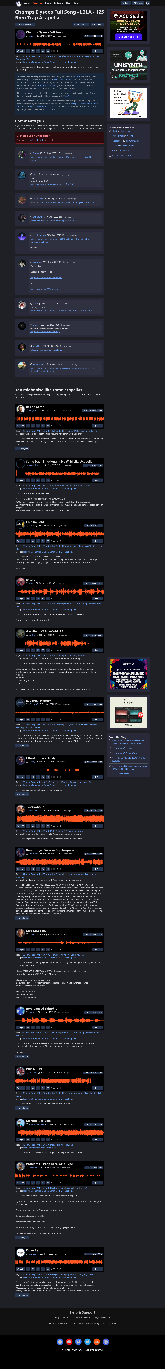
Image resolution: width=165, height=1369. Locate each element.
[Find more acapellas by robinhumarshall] (28, 1139)
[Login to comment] (43, 51)
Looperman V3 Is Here (122, 748)
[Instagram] (106, 1341)
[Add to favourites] (38, 51)
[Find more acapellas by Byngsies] (28, 426)
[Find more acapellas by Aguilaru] (28, 1269)
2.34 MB (45, 485)
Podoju (36, 153)
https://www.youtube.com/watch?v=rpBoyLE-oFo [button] (52, 184)
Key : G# (87, 782)
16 (101, 1073)
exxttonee (37, 262)
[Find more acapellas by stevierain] (28, 1183)
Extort (30, 579)
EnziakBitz (37, 217)
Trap (33, 56)
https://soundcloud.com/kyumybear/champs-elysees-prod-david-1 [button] (66, 202)
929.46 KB (45, 954)
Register (41, 140)
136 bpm (26, 782)
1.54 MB (45, 56)
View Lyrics (23, 449)
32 (101, 526)
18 (101, 1254)
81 (101, 635)
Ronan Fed (124, 150)
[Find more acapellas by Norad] (28, 598)
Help (75, 3)
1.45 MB (45, 603)
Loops (27, 3)
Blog (68, 3)
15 (101, 934)
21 (101, 811)
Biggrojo (32, 1072)
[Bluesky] (78, 1341)
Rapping (83, 431)
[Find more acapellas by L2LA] (28, 51)
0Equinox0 (33, 704)
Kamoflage (33, 853)
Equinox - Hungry (38, 701)
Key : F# (87, 485)
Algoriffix (131, 136)
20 (101, 854)
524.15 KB (45, 782)
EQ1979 (115, 145)
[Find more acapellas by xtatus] (28, 541)
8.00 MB (45, 831)
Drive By (32, 1250)
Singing (73, 782)
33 (101, 583)
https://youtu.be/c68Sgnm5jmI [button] (44, 289)
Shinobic (32, 1012)
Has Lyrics (68, 431)
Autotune (68, 56)
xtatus (31, 525)
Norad (31, 583)
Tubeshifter (117, 140)
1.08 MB (45, 431)
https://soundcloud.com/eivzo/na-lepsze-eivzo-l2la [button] (53, 220)
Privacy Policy (76, 1323)
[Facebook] (60, 1341)
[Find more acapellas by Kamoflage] (28, 869)
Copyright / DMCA (101, 1317)
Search (98, 24)
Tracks (48, 3)
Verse (99, 546)
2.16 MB (45, 724)
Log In (31, 140)
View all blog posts (120, 773)
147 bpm (26, 874)
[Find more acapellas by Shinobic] (28, 1027)
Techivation (126, 131)
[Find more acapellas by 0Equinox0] (28, 719)
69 (101, 704)
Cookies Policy (92, 1323)
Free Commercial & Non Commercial (40, 1147)
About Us (67, 1317)
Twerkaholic (35, 807)
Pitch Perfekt (118, 136)
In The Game (35, 407)
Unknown (93, 431)
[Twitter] (87, 1341)
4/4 (38, 56)
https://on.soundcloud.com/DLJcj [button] (45, 331)
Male (76, 56)
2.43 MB (45, 655)
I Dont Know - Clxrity (41, 758)
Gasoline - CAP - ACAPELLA (45, 631)
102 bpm (26, 724)
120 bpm (26, 831)
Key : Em (25, 59)
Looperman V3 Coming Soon (125, 753)
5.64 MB (45, 1188)
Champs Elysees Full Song (44, 32)
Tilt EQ (115, 131)
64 (101, 411)
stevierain (33, 1167)
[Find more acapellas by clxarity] (28, 777)
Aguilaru (32, 1254)
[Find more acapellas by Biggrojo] (28, 1088)
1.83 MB (45, 546)
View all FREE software (122, 155)
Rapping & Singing (87, 56)
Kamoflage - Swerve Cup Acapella (50, 850)
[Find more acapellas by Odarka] (28, 949)
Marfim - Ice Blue (38, 1121)
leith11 (36, 346)
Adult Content (56, 56)
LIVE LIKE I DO (36, 931)
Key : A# (80, 954)
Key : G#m (88, 1274)
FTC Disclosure (109, 1323)
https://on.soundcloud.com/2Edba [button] (46, 350)
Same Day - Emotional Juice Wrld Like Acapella (59, 461)
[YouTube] (69, 1341)
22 (101, 1012)
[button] (147, 3)
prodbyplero (38, 198)
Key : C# (83, 1188)
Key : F (20, 549)
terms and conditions (63, 79)
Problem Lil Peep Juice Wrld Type (49, 1164)
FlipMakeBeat (39, 364)
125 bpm (26, 56)
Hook (99, 603)
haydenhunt (34, 465)
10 (101, 36)
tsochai (32, 635)
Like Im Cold (35, 522)
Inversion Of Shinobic (41, 1009)
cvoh (35, 174)
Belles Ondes (128, 145)
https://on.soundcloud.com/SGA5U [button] (46, 277)
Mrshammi (34, 810)
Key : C (20, 606)
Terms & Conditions (58, 1323)
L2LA (31, 35)
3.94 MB (45, 1144)
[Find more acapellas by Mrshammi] (28, 826)
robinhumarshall (36, 1124)
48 (101, 465)
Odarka (32, 934)
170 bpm (26, 1188)
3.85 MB (45, 874)
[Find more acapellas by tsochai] (28, 650)
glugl (35, 325)
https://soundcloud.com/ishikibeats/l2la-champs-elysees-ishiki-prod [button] (61, 310)
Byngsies (33, 410)
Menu (25, 24)
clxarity (32, 761)
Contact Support (82, 1317)
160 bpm (26, 485)
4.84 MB (45, 1274)
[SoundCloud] (96, 1341)
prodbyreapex (39, 235)
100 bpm (26, 954)
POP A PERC (34, 1069)
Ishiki (35, 303)
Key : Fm (20, 1035)
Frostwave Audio (133, 140)
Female (65, 782)
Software (58, 3)
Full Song (78, 485)
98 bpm (25, 1032)
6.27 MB (45, 1093)
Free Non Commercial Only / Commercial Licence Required (50, 62)
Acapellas (37, 3)
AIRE (114, 150)
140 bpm (26, 431)
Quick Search (81, 24)
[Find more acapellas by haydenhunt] (28, 480)
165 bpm (26, 603)
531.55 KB (44, 1032)
